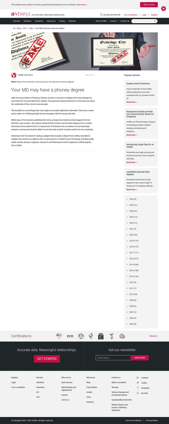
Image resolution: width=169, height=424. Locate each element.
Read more (131, 102)
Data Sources (66, 382)
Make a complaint (119, 382)
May (31, 28)
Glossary (90, 402)
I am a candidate (130, 15)
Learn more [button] (81, 5)
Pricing (62, 21)
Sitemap (115, 387)
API (37, 392)
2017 (25, 28)
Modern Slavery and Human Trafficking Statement (120, 407)
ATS (37, 397)
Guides (89, 392)
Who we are (66, 377)
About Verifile (101, 21)
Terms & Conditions (133, 420)
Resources (51, 21)
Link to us (65, 400)
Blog (19, 28)
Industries (39, 21)
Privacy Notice (152, 420)
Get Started (47, 359)
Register (154, 15)
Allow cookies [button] (148, 5)
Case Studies (91, 387)
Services (16, 21)
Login (144, 15)
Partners (72, 21)
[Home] (14, 28)
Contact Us (124, 21)
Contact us (116, 377)
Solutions (27, 21)
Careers (113, 21)
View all (153, 336)
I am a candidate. (18, 387)
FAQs (88, 397)
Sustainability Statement (122, 400)
